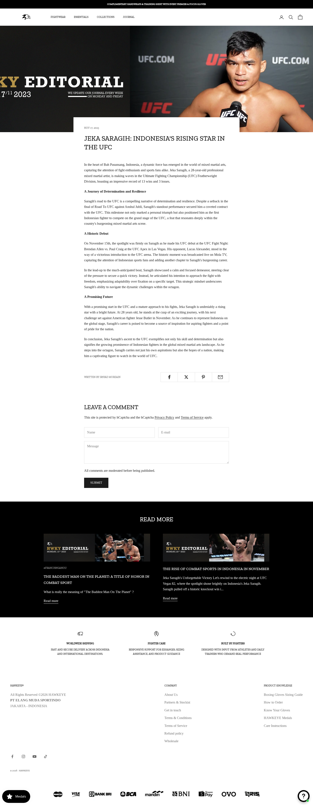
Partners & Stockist (177, 702)
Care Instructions (275, 726)
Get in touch (172, 710)
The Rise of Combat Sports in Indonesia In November (216, 568)
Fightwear (58, 17)
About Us (171, 694)
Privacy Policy (164, 417)
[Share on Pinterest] (203, 377)
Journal (129, 17)
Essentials (81, 17)
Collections (105, 17)
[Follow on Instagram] (23, 756)
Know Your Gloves (277, 710)
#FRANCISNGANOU (55, 567)
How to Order (273, 702)
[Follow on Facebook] (12, 756)
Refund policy (174, 733)
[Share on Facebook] (169, 377)
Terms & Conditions (178, 718)
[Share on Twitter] (186, 377)
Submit (96, 482)
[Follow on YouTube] (34, 756)
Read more (51, 601)
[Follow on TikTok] (45, 756)
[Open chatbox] (304, 796)
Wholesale (171, 741)
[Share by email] (220, 377)
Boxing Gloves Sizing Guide (283, 694)
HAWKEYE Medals (278, 718)
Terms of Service (192, 417)
